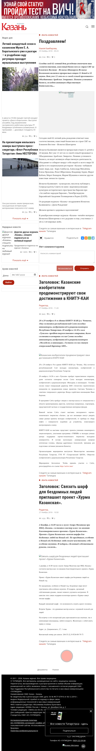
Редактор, (43, 305)
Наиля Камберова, (48, 48)
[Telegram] (93, 238)
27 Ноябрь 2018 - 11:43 (48, 308)
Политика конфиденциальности (24, 730)
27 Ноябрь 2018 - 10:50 (48, 512)
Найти (8, 282)
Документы (42, 669)
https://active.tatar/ (66, 466)
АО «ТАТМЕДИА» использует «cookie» (26, 723)
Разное (55, 669)
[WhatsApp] (89, 238)
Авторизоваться (65, 268)
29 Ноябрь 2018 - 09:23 (48, 51)
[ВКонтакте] (82, 238)
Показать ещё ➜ (20, 218)
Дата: (6, 275)
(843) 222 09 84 (79, 740)
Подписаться (69, 730)
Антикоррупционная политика (23, 720)
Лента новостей (50, 35)
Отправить (84, 268)
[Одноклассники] (86, 238)
